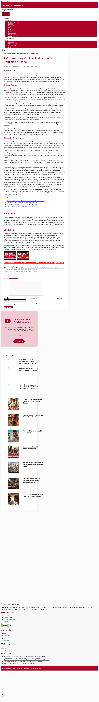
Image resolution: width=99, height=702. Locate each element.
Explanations (12, 33)
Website (59, 298)
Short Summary (13, 35)
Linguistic (11, 26)
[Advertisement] (15, 521)
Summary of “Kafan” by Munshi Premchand (31, 447)
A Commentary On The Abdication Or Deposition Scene (38, 268)
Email (32, 298)
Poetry (10, 29)
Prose (10, 31)
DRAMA (57, 268)
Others (10, 36)
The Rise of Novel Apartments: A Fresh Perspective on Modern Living (33, 464)
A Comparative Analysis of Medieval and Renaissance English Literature (32, 480)
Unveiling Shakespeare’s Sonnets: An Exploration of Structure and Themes (29, 386)
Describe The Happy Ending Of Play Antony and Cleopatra (33, 495)
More (7, 40)
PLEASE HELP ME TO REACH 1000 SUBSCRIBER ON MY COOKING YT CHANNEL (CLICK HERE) (34, 263)
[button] (3, 11)
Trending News (10, 38)
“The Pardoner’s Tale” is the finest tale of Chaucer (22, 203)
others (62, 268)
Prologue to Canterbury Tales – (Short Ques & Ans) (22, 204)
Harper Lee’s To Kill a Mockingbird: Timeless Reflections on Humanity (27, 361)
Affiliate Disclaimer (14, 45)
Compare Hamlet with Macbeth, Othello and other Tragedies (25, 201)
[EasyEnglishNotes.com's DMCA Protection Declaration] (6, 627)
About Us (11, 42)
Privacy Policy (12, 44)
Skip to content (5, 1)
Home (7, 19)
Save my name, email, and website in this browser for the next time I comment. (29, 304)
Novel (10, 27)
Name (5, 298)
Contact (10, 47)
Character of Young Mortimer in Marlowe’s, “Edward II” (21, 270)
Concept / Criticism (14, 22)
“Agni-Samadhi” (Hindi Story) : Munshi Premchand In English (28, 369)
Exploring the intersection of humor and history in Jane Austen (32, 401)
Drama (10, 24)
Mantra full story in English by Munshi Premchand (33, 416)
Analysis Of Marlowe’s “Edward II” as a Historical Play (21, 271)
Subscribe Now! (19, 341)
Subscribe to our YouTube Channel (22, 320)
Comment (7, 295)
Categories (8, 20)
